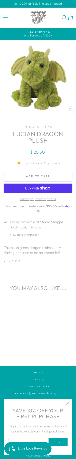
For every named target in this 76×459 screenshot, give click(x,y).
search (38, 372)
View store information (24, 234)
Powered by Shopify (38, 455)
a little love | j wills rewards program (38, 393)
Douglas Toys (38, 127)
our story (38, 379)
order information (38, 386)
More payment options (38, 199)
